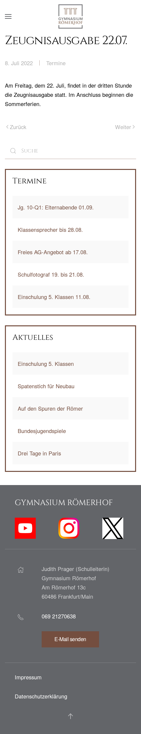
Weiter (123, 127)
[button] (8, 16)
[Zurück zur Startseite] (70, 16)
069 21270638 (59, 616)
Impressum (28, 677)
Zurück (18, 127)
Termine (56, 63)
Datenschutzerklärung (41, 696)
